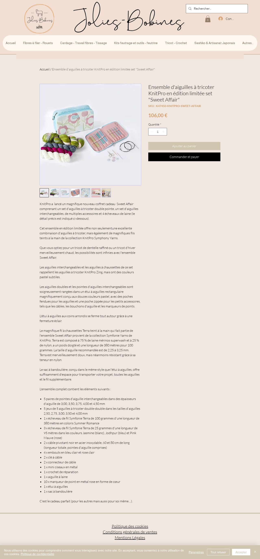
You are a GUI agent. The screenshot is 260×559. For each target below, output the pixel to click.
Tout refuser (218, 552)
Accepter (241, 552)
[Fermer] (255, 552)
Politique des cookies (130, 526)
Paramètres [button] (196, 552)
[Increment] (163, 131)
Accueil (45, 69)
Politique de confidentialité (37, 554)
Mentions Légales (130, 537)
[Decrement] (151, 131)
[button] (208, 18)
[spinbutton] (157, 131)
